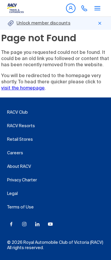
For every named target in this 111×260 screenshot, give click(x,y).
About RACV (19, 167)
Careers (15, 153)
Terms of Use (20, 207)
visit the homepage (23, 88)
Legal (12, 194)
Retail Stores (20, 140)
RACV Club (17, 112)
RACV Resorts (21, 126)
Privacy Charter (22, 180)
